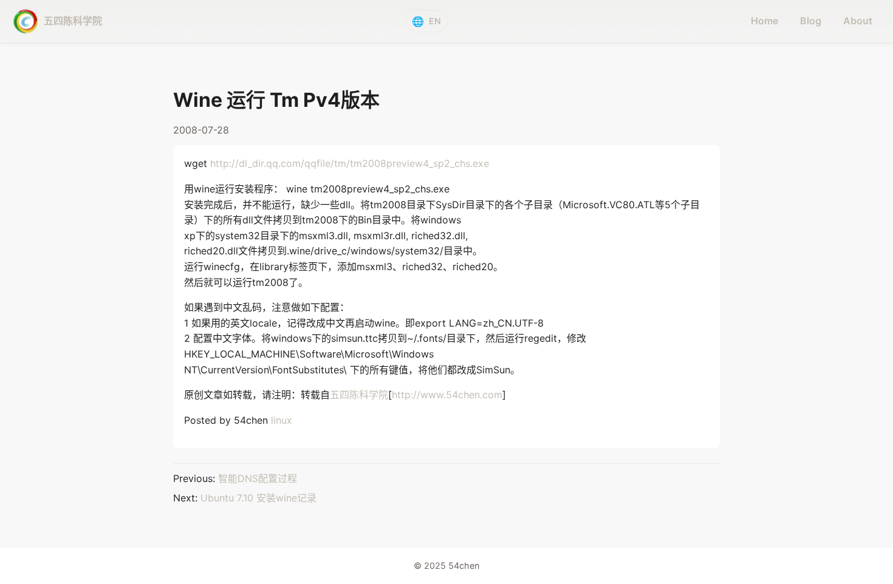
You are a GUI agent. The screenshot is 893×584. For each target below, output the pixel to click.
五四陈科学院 (359, 395)
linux (281, 420)
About (857, 21)
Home (764, 21)
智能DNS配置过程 (257, 478)
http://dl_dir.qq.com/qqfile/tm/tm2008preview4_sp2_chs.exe (349, 163)
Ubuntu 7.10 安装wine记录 (258, 498)
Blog (810, 21)
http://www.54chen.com (447, 395)
